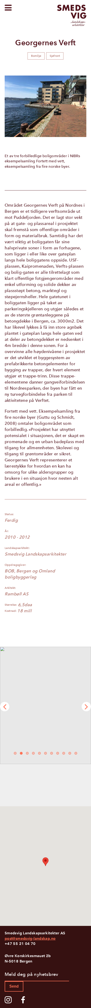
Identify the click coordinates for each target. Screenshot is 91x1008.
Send (14, 986)
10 (70, 754)
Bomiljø (36, 55)
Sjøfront (55, 55)
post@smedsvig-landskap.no (30, 938)
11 (76, 754)
